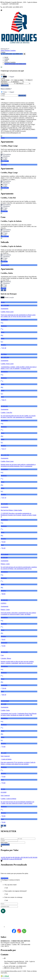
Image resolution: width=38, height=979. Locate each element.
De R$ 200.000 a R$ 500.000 (19, 857)
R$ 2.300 (3, 288)
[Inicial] (19, 47)
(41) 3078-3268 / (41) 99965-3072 (16, 64)
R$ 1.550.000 (5, 236)
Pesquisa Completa (10, 50)
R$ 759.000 (4, 261)
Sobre (2, 50)
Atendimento (4, 878)
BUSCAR (5, 85)
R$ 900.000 (4, 211)
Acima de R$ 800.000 (15, 859)
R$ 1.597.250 (5, 188)
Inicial (6, 57)
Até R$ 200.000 (5, 857)
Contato (3, 52)
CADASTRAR (5, 844)
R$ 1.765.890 (5, 161)
